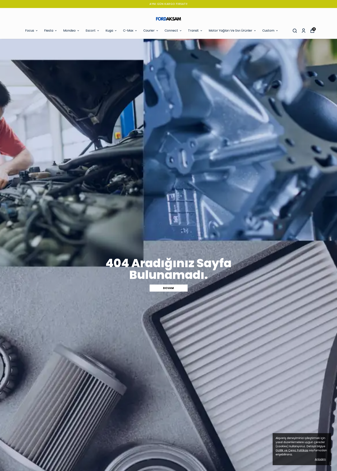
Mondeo (69, 30)
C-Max (128, 30)
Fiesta (48, 30)
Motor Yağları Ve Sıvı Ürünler (230, 30)
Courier (149, 30)
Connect (171, 30)
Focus (29, 30)
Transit (193, 30)
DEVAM (168, 288)
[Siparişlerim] (303, 30)
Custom (268, 30)
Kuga (109, 30)
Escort (91, 30)
